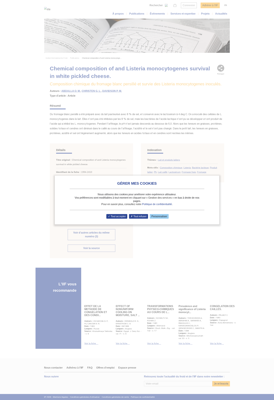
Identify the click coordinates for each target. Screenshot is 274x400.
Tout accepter (118, 216)
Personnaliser (159, 216)
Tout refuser (140, 216)
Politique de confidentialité (157, 204)
